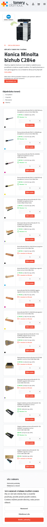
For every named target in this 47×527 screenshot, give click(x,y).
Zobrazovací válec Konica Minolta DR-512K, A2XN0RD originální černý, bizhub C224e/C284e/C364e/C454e (28, 335)
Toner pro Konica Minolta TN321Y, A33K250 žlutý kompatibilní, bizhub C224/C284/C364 (29, 178)
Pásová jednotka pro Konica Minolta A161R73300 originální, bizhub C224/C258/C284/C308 (29, 358)
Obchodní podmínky (13, 483)
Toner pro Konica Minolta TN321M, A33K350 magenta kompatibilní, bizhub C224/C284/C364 (28, 155)
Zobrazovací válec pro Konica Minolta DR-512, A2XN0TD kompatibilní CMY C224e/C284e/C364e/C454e (28, 224)
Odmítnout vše (24, 514)
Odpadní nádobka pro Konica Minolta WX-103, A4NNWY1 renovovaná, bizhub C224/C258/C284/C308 (29, 428)
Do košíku (31, 125)
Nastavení (24, 508)
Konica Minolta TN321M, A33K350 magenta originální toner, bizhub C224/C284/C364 (28, 291)
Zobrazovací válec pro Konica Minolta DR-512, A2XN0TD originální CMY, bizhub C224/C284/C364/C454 (28, 381)
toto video (7, 72)
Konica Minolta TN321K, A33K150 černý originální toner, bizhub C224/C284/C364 (30, 247)
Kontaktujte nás (11, 81)
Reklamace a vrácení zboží (13, 487)
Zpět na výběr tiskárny (14, 45)
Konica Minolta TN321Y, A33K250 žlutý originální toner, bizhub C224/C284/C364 (29, 313)
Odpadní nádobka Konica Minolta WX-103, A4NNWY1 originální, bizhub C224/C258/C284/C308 (28, 451)
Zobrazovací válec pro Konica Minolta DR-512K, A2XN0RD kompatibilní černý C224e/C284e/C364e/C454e (29, 201)
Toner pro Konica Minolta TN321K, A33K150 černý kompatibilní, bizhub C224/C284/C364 (29, 111)
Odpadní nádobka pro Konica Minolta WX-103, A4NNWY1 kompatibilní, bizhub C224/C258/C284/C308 (29, 404)
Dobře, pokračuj (24, 520)
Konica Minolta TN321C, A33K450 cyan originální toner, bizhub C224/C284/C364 (29, 269)
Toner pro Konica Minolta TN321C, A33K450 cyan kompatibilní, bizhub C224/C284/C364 (29, 133)
